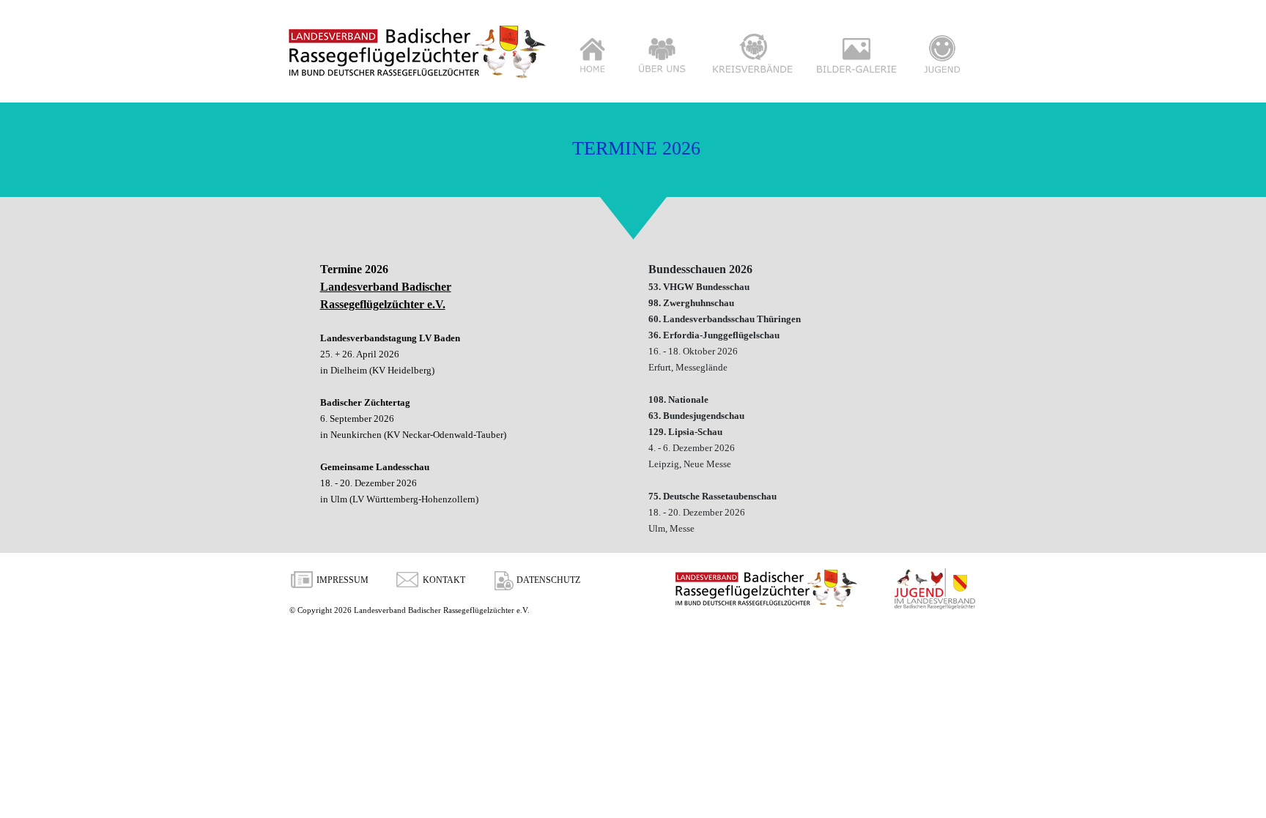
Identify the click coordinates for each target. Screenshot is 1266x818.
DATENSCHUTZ (548, 580)
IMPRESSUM (342, 580)
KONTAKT (444, 580)
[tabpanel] (467, 384)
